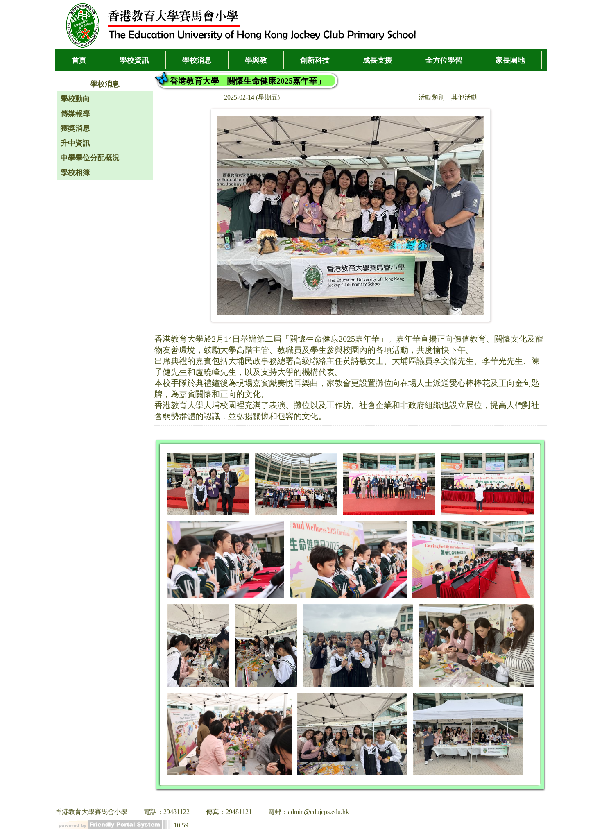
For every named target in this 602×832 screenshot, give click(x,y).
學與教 (256, 60)
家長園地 (510, 60)
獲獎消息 (75, 128)
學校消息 (197, 60)
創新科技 (315, 60)
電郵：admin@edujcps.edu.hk (308, 811)
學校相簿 (75, 172)
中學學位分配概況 (90, 158)
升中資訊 (75, 143)
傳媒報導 (75, 113)
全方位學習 (443, 60)
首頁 (79, 60)
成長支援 (377, 60)
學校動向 (75, 99)
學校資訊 (134, 60)
